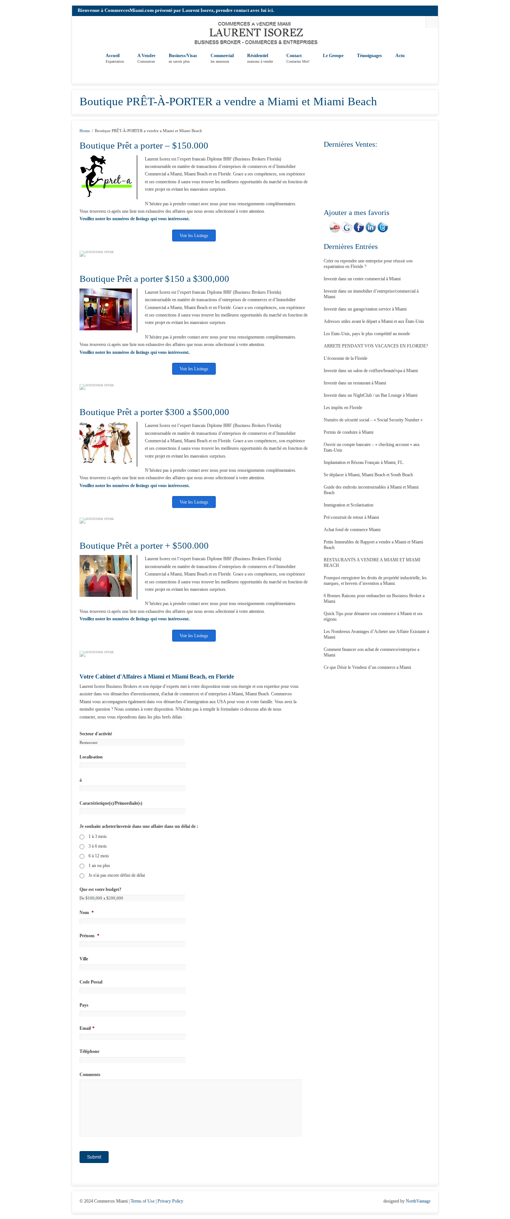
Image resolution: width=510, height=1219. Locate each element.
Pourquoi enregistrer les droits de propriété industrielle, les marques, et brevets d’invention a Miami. (375, 580)
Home (85, 130)
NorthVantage (418, 1201)
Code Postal (91, 982)
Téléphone (89, 1051)
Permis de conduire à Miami (348, 432)
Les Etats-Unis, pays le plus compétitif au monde (367, 333)
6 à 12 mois (98, 855)
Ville (84, 958)
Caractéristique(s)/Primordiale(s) (111, 803)
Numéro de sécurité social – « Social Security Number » (373, 420)
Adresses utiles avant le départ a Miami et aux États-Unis (374, 321)
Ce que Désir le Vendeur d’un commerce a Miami (367, 667)
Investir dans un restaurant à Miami (355, 383)
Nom (87, 912)
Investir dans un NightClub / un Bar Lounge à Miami (370, 395)
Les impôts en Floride (343, 407)
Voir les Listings (194, 235)
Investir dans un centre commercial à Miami (362, 278)
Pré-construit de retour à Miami (351, 517)
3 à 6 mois (97, 846)
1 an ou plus (99, 865)
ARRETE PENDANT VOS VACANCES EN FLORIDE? (376, 346)
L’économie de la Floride (345, 358)
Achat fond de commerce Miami (352, 529)
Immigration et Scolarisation (348, 505)
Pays (84, 1005)
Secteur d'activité (96, 733)
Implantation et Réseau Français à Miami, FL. (364, 462)
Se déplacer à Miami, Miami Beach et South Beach (368, 474)
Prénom (89, 935)
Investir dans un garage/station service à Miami (365, 309)
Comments (90, 1074)
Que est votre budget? (100, 889)
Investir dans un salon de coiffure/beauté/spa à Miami (371, 370)
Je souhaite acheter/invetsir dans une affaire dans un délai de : (139, 826)
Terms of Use (143, 1201)
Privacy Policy (170, 1201)
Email (87, 1028)
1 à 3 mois (97, 836)
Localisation (91, 757)
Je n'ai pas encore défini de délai (116, 875)
